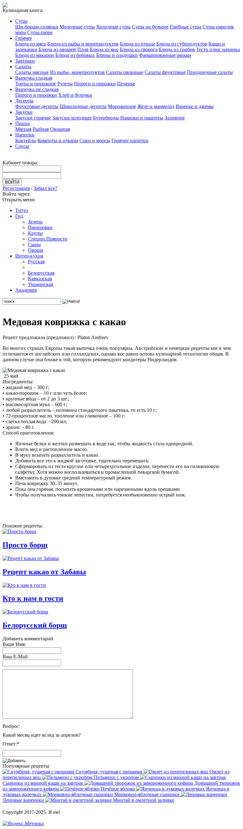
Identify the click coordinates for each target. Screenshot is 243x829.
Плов (83, 49)
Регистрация (16, 188)
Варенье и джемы (195, 106)
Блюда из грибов (177, 49)
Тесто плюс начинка (218, 49)
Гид (19, 216)
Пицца (22, 123)
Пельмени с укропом (116, 777)
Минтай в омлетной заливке (143, 800)
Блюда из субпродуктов (181, 43)
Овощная (60, 129)
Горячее (23, 38)
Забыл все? (45, 188)
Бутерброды (106, 117)
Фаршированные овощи (165, 55)
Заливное (175, 117)
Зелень (35, 221)
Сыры (34, 244)
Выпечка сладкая (33, 78)
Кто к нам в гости (33, 598)
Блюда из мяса (30, 43)
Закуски (24, 112)
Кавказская (40, 278)
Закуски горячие (33, 117)
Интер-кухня (29, 256)
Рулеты (65, 83)
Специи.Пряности (47, 238)
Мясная (23, 129)
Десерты (24, 100)
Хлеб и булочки (75, 95)
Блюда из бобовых (75, 55)
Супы (21, 21)
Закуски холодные (72, 117)
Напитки (24, 134)
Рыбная (41, 129)
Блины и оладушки (117, 55)
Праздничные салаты (210, 72)
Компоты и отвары (57, 140)
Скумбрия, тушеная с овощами (109, 771)
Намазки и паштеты (141, 117)
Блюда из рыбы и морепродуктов (83, 43)
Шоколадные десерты (83, 106)
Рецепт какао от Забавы (44, 572)
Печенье (126, 83)
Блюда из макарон (34, 55)
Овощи (35, 250)
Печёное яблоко (117, 788)
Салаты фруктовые (165, 72)
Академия (26, 290)
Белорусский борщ (35, 625)
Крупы (35, 233)
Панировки (40, 227)
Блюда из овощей (57, 49)
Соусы (22, 146)
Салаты (23, 66)
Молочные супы (77, 26)
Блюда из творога (139, 49)
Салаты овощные (124, 72)
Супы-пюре (40, 32)
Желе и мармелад (155, 106)
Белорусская (41, 273)
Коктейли (25, 140)
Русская (36, 261)
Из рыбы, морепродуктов (77, 72)
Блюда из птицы (137, 43)
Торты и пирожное (35, 83)
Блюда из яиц (104, 49)
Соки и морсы (94, 140)
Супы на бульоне (150, 26)
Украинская (40, 284)
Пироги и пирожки (95, 83)
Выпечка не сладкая (37, 89)
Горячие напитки (129, 140)
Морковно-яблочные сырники (147, 794)
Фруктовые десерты (37, 106)
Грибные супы (185, 26)
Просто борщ (25, 545)
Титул (21, 210)
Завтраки (25, 61)
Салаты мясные (32, 72)
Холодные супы (113, 26)
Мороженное (122, 106)
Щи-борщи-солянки (36, 26)
